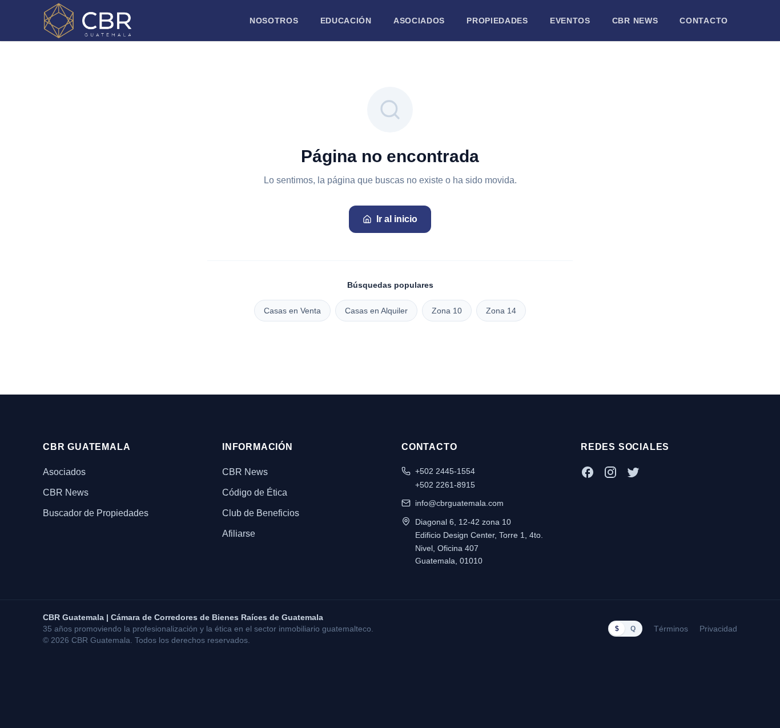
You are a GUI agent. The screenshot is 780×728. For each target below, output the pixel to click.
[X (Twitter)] (633, 472)
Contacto (704, 20)
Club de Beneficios (260, 513)
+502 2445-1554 (445, 471)
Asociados (419, 20)
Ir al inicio (396, 219)
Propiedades (497, 20)
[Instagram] (610, 472)
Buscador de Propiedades (95, 513)
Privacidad (718, 628)
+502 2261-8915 (445, 484)
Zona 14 (501, 310)
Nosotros (274, 20)
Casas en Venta (292, 310)
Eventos (570, 20)
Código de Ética (254, 492)
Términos (671, 628)
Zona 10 (447, 310)
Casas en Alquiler (376, 310)
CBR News (635, 20)
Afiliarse (238, 533)
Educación (346, 20)
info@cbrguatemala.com (459, 503)
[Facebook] (587, 472)
